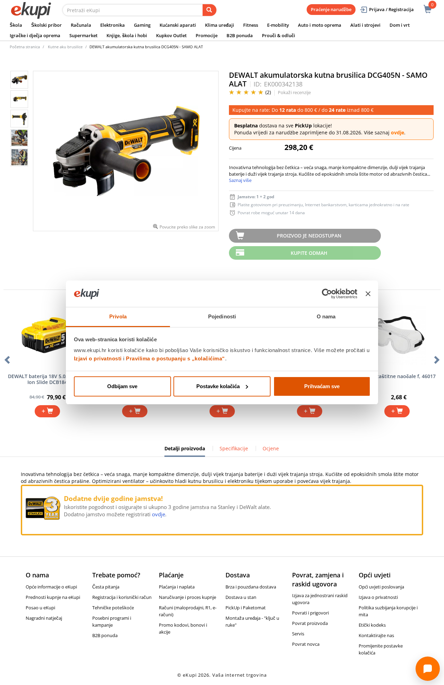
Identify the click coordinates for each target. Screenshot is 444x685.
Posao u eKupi (40, 607)
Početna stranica (25, 46)
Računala (81, 25)
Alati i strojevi (365, 25)
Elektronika (112, 25)
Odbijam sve (122, 386)
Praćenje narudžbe (331, 9)
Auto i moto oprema (319, 25)
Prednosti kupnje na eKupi (53, 597)
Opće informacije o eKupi (51, 587)
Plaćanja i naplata (177, 587)
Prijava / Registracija (391, 9)
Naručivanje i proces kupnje (187, 597)
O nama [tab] (326, 316)
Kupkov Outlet (171, 35)
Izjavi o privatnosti (98, 358)
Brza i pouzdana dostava (250, 587)
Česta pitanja (105, 587)
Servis (298, 633)
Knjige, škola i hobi (126, 35)
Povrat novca (305, 644)
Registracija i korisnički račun (122, 597)
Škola (16, 25)
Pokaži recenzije (294, 92)
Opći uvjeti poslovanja (381, 587)
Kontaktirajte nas (376, 635)
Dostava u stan (240, 597)
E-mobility (278, 25)
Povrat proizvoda (310, 623)
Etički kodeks (372, 625)
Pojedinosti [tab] (222, 316)
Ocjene (271, 448)
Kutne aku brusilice (65, 46)
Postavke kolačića (218, 386)
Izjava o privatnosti (378, 597)
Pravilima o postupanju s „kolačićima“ (175, 358)
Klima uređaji (219, 25)
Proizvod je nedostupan (309, 235)
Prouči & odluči (278, 35)
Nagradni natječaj (44, 618)
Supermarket (83, 35)
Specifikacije (234, 448)
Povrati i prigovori (310, 613)
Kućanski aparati (178, 25)
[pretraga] (209, 10)
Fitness (250, 25)
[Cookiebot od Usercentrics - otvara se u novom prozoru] (327, 294)
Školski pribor (46, 25)
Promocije (206, 35)
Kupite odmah (309, 253)
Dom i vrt (400, 25)
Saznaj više (240, 180)
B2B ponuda (240, 35)
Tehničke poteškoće (113, 607)
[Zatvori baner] (368, 293)
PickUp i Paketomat (245, 607)
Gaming (142, 25)
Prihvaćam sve (322, 386)
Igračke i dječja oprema (35, 35)
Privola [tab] (118, 316)
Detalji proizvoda (184, 451)
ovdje (397, 132)
